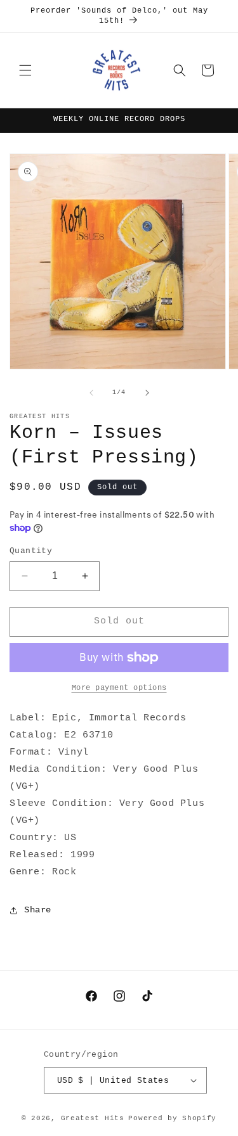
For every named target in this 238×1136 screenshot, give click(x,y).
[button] (25, 70)
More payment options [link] (119, 688)
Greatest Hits (92, 1118)
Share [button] (37, 910)
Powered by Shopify (172, 1118)
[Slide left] (91, 393)
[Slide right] (147, 393)
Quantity (31, 551)
